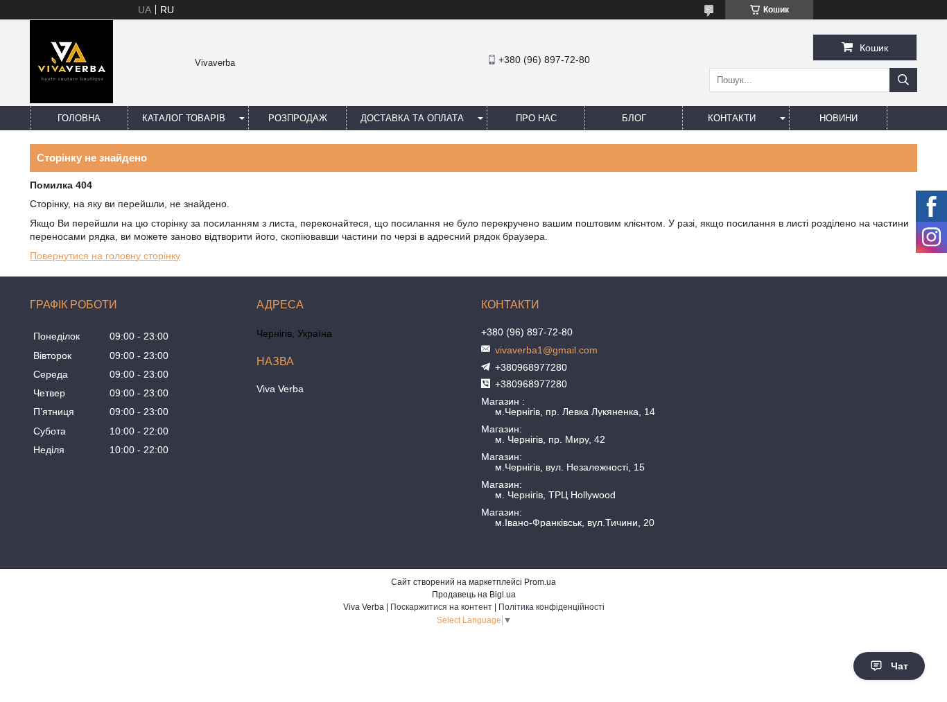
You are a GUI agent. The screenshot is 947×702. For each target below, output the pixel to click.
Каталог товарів (183, 118)
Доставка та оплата (412, 118)
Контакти (732, 118)
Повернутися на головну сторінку (105, 255)
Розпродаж (297, 118)
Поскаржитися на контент (441, 607)
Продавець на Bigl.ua (474, 594)
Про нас (536, 118)
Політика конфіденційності (551, 607)
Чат (899, 666)
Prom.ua (540, 582)
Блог (634, 118)
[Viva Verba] (71, 99)
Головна (79, 118)
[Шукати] (903, 80)
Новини (838, 118)
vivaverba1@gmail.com (546, 350)
